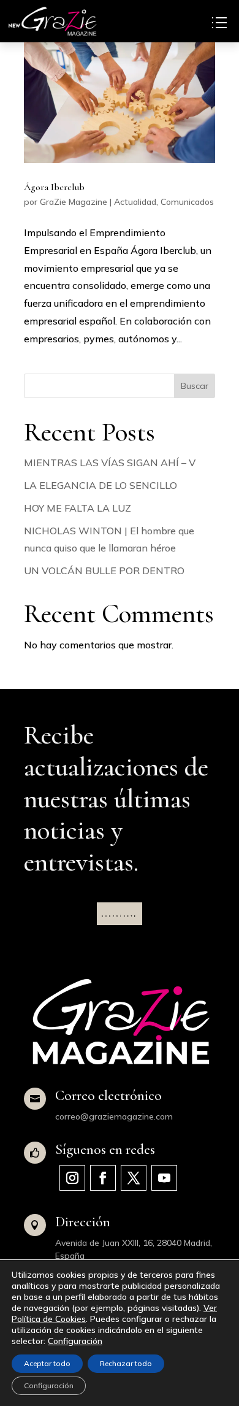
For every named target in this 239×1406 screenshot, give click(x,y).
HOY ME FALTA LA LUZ (77, 508)
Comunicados (187, 201)
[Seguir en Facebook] (103, 1178)
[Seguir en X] (133, 1178)
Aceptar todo (47, 1363)
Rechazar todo (126, 1363)
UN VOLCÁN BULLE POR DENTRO (104, 570)
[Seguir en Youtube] (164, 1178)
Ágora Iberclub (54, 187)
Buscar (194, 385)
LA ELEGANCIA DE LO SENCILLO (100, 485)
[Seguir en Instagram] (72, 1178)
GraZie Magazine (73, 201)
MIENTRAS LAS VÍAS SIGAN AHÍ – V (109, 462)
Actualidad (135, 201)
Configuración (75, 1340)
